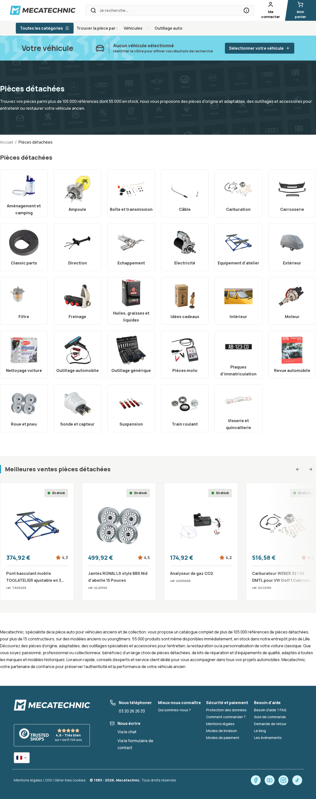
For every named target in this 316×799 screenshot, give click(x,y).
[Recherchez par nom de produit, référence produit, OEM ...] (246, 10)
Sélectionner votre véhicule (256, 48)
